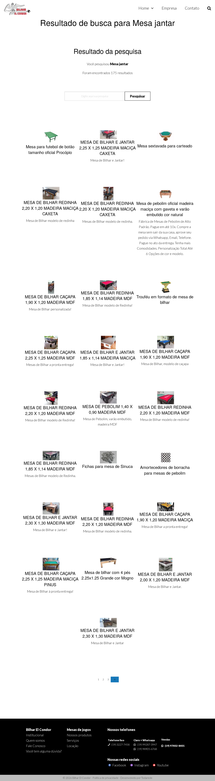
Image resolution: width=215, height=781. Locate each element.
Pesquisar (137, 96)
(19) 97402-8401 (175, 745)
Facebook (119, 765)
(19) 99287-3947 (147, 744)
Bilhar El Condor (38, 730)
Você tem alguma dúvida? (44, 751)
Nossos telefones (121, 730)
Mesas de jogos (79, 730)
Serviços (73, 740)
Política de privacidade (105, 777)
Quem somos (35, 740)
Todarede (146, 777)
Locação (72, 746)
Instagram (141, 765)
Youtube (162, 765)
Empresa (169, 8)
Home (143, 8)
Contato (192, 8)
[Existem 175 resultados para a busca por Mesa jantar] (17, 9)
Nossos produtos (79, 735)
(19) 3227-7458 (120, 744)
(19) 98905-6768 (147, 748)
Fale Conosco (35, 746)
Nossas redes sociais (123, 759)
